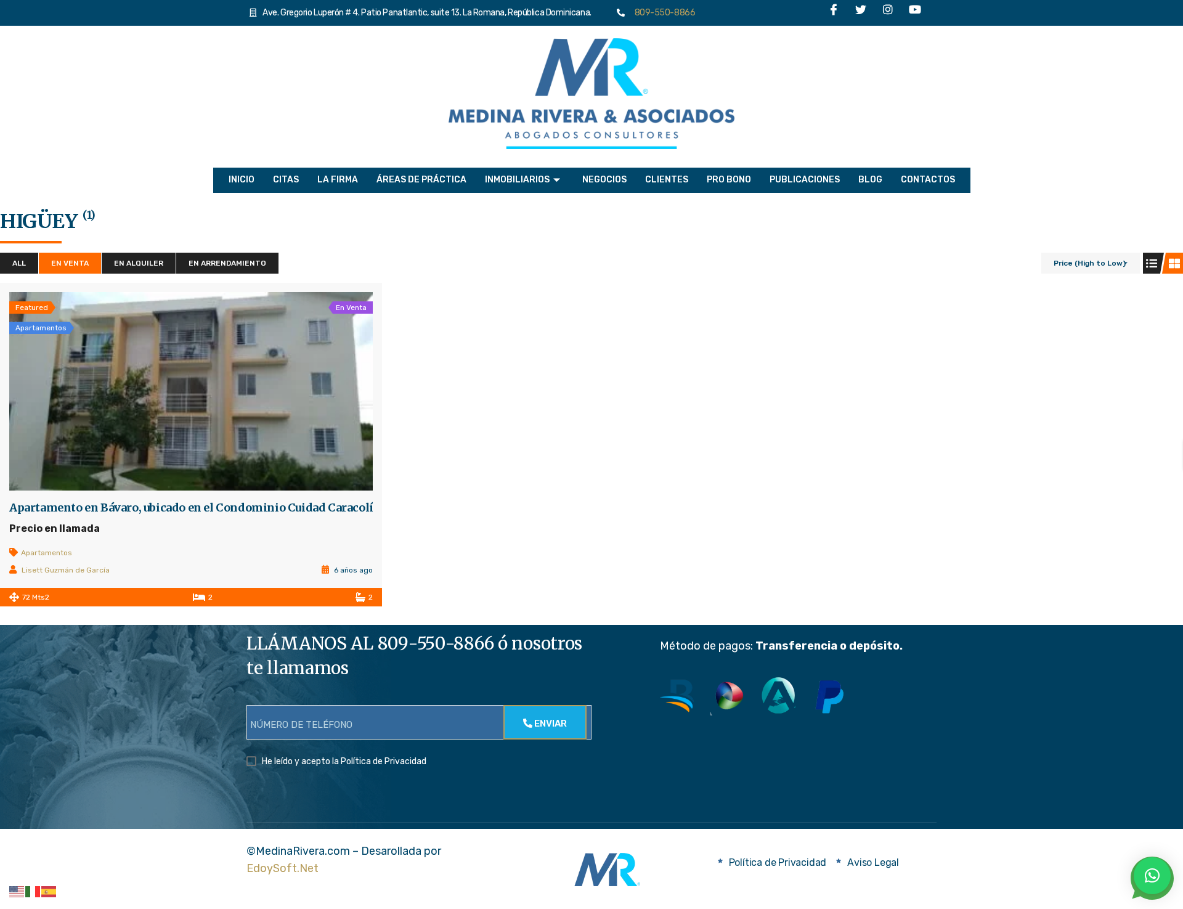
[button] (1152, 875)
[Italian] (33, 891)
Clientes (666, 179)
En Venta (70, 263)
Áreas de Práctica (421, 179)
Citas (286, 179)
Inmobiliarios (517, 179)
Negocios (604, 179)
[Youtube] (915, 13)
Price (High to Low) (1090, 263)
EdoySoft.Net (282, 868)
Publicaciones (805, 179)
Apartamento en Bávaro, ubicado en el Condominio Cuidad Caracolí (191, 508)
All (19, 263)
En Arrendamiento (227, 263)
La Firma (337, 179)
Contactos (928, 179)
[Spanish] (49, 891)
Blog (870, 179)
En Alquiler (138, 263)
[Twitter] (861, 13)
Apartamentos (46, 552)
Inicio (241, 179)
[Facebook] (833, 13)
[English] (17, 891)
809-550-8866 (662, 12)
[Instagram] (888, 13)
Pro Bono (729, 179)
